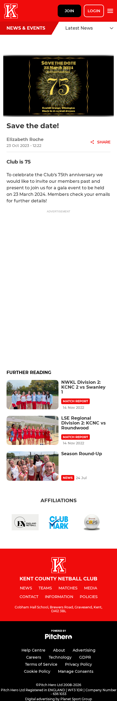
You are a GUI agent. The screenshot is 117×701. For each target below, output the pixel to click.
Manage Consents (75, 671)
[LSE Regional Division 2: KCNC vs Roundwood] (33, 430)
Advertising (84, 650)
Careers (33, 657)
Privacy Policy (78, 664)
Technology (60, 657)
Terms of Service (41, 664)
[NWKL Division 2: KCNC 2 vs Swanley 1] (33, 394)
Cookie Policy (37, 671)
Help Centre (33, 650)
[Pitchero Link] (58, 637)
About (59, 650)
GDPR (85, 657)
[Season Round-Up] (33, 465)
